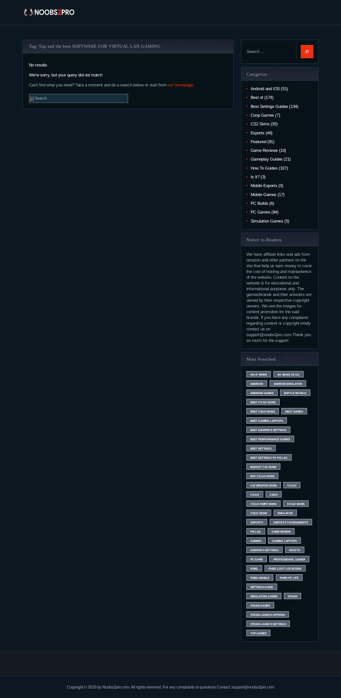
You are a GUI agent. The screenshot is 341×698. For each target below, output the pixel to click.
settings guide (261, 587)
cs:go (291, 485)
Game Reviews (264, 150)
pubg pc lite (289, 577)
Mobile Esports (264, 185)
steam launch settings (268, 624)
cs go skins (296, 503)
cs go (254, 494)
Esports (257, 133)
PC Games (260, 212)
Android (256, 383)
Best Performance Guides (270, 439)
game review (281, 531)
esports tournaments (291, 522)
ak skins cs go (288, 374)
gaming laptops (284, 540)
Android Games (262, 393)
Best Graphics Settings (268, 430)
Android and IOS (265, 88)
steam (292, 596)
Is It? (255, 177)
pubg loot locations (285, 568)
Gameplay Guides (267, 159)
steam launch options (267, 614)
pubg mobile (259, 577)
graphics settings (264, 550)
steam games (260, 605)
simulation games (263, 596)
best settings (261, 448)
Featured (258, 141)
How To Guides (264, 168)
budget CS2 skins (263, 466)
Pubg (254, 568)
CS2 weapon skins (263, 485)
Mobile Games (263, 194)
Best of (257, 97)
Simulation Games (267, 221)
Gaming (256, 540)
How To (294, 550)
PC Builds (259, 203)
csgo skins (258, 513)
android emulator (288, 383)
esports (256, 522)
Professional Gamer (289, 559)
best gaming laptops (266, 420)
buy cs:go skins (262, 476)
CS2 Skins (260, 124)
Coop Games (262, 115)
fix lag (255, 531)
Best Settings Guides (269, 106)
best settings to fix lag (269, 457)
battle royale (295, 393)
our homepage (180, 85)
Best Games (294, 411)
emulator (285, 513)
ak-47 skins (258, 374)
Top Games (258, 633)
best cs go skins (263, 402)
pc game (256, 559)
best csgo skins (262, 411)
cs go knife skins (263, 503)
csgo (274, 494)
